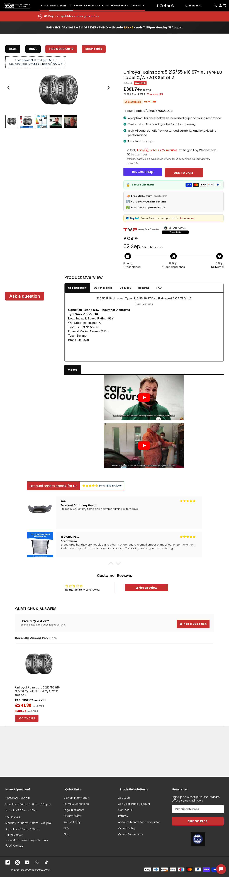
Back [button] (13, 49)
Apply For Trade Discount (134, 804)
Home (44, 5)
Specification (77, 288)
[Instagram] (128, 238)
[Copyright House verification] (198, 839)
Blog (105, 5)
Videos (72, 370)
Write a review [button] (146, 588)
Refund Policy (72, 822)
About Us (124, 798)
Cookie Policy (126, 828)
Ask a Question (195, 624)
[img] (90, 486)
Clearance (137, 5)
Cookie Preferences (130, 834)
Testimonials (119, 5)
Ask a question (24, 296)
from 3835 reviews (110, 485)
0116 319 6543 (14, 835)
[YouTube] (136, 238)
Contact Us (92, 5)
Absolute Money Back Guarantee (139, 822)
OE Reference (103, 288)
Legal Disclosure (74, 810)
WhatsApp (16, 846)
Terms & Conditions (76, 804)
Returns (143, 288)
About (78, 5)
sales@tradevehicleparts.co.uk (27, 840)
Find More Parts (61, 49)
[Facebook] (124, 238)
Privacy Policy (72, 816)
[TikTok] (132, 238)
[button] (110, 564)
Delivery (125, 288)
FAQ (159, 288)
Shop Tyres (93, 49)
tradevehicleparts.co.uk (35, 869)
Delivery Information (76, 798)
